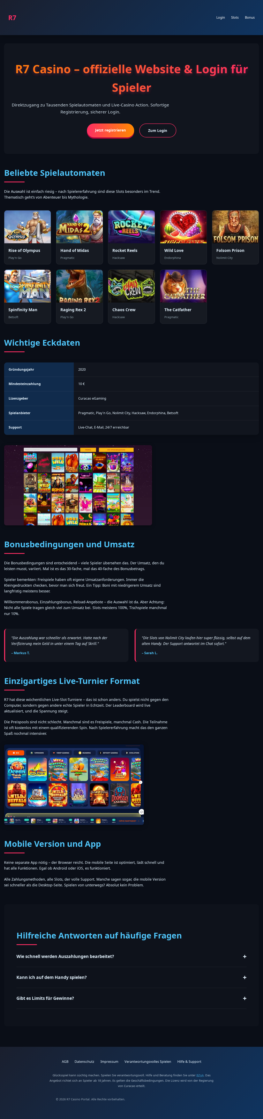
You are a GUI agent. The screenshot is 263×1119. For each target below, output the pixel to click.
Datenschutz (84, 1061)
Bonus (250, 17)
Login (220, 17)
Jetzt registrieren (110, 130)
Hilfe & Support (189, 1061)
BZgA (200, 1075)
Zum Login (157, 130)
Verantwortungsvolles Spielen (148, 1061)
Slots (235, 17)
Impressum (109, 1061)
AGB (65, 1061)
